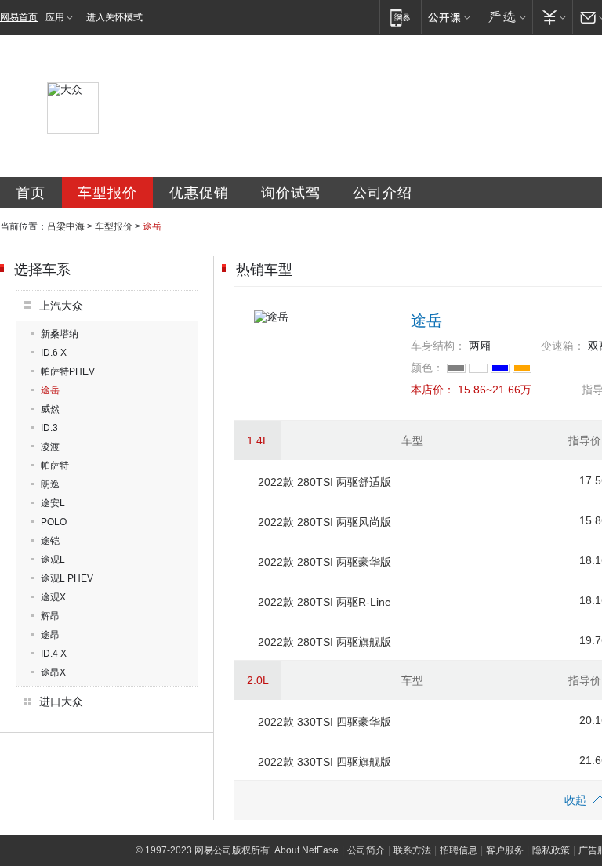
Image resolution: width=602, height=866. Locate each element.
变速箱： (563, 345)
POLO (54, 521)
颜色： (427, 367)
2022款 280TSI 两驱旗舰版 (324, 642)
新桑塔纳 (59, 333)
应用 (54, 17)
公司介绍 (382, 193)
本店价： (433, 389)
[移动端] (400, 17)
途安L (53, 503)
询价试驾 (291, 193)
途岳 (50, 390)
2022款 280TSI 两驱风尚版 (324, 522)
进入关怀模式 (114, 17)
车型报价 (107, 193)
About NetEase (306, 850)
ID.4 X (54, 653)
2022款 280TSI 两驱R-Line (324, 602)
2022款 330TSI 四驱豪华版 (324, 722)
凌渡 (50, 446)
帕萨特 (55, 465)
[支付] (552, 17)
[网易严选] (504, 17)
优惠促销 (199, 193)
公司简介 (366, 850)
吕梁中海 (66, 226)
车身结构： (438, 345)
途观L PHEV (67, 578)
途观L (53, 559)
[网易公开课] (449, 17)
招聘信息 (458, 850)
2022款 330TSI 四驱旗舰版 (324, 761)
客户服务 (505, 850)
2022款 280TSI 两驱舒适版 (324, 482)
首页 (30, 193)
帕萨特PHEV (68, 371)
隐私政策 (551, 850)
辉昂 (50, 616)
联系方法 (412, 850)
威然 (50, 409)
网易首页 (19, 17)
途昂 (50, 634)
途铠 (50, 540)
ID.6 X (54, 352)
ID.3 (49, 427)
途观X (53, 597)
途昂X (53, 672)
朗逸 (50, 484)
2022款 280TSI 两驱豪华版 (324, 562)
